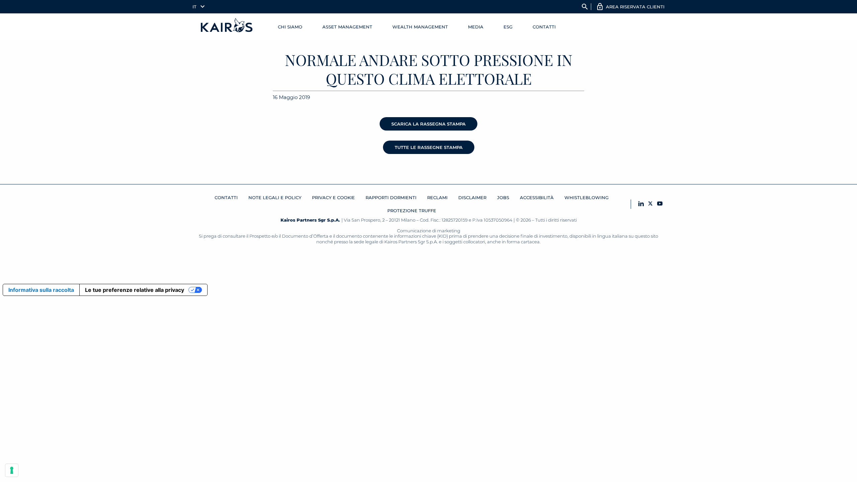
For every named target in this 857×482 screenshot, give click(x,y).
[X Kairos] (650, 204)
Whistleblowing (586, 197)
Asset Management (347, 26)
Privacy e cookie (333, 197)
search (585, 7)
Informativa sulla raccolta (41, 290)
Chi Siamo (290, 26)
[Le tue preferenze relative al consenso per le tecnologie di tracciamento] (11, 470)
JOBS (503, 197)
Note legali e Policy (274, 197)
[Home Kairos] (226, 26)
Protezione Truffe (411, 210)
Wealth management (420, 26)
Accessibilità (537, 197)
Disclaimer (472, 197)
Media (475, 26)
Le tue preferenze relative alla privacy (134, 290)
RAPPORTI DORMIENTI (391, 197)
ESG (508, 26)
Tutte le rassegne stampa (429, 147)
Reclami (437, 197)
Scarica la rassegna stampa (428, 124)
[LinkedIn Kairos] (641, 204)
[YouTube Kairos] (660, 204)
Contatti (544, 26)
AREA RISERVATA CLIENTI (635, 6)
